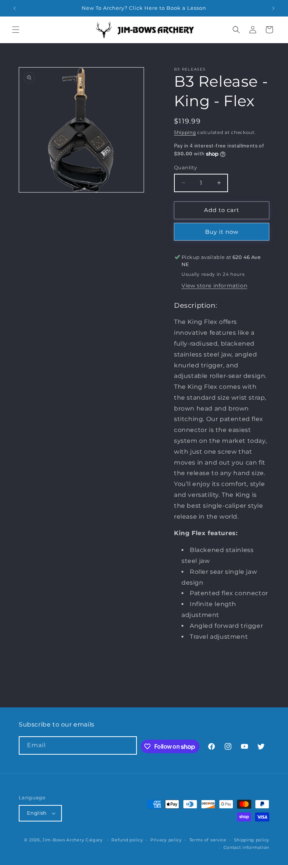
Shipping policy (252, 839)
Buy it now (221, 231)
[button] (16, 29)
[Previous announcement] (14, 8)
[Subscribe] (128, 745)
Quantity (185, 167)
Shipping (185, 132)
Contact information (246, 847)
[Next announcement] (273, 8)
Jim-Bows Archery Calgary (72, 839)
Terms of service (207, 839)
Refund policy (127, 839)
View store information (214, 285)
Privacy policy (166, 839)
